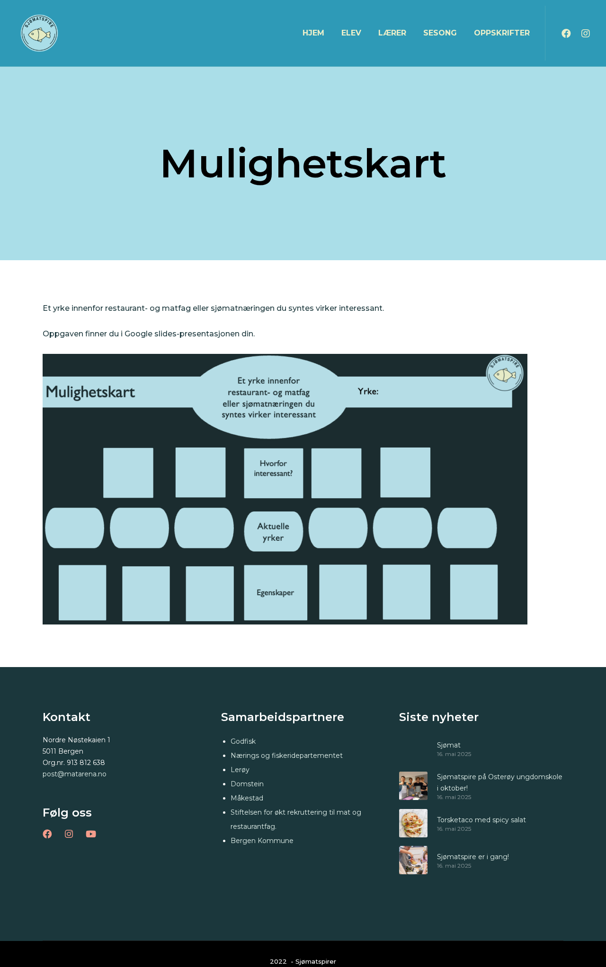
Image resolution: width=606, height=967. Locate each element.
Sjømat (449, 745)
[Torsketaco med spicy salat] (413, 823)
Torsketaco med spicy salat (481, 820)
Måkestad (247, 798)
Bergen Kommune (262, 840)
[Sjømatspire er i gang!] (413, 860)
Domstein (247, 784)
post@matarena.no (75, 774)
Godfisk (243, 741)
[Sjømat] (413, 748)
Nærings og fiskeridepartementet (287, 755)
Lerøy (240, 769)
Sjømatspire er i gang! (473, 857)
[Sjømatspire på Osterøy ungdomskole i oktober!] (413, 785)
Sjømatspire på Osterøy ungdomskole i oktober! (499, 782)
